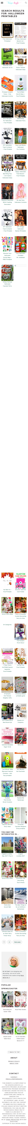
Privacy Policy (14, 1061)
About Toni (14, 1063)
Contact (14, 1077)
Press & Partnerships (14, 1079)
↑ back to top (14, 1052)
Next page (17, 942)
